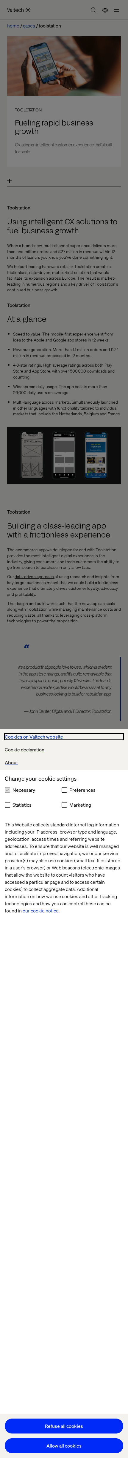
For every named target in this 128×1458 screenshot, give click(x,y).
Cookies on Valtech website (34, 736)
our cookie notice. (41, 910)
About (11, 762)
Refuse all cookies (64, 1426)
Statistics (22, 805)
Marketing (80, 805)
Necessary (24, 790)
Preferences (82, 790)
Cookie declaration (24, 749)
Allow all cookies (64, 1445)
